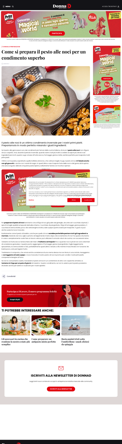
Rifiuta (74, 200)
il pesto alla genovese (12, 150)
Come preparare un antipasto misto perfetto (44, 340)
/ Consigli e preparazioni (11, 47)
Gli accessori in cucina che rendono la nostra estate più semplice (16, 341)
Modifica (31, 200)
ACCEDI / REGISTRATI (109, 7)
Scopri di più (15, 299)
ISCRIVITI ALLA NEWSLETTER (61, 389)
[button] (6, 6)
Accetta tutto (88, 200)
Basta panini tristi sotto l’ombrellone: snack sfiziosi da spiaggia (75, 341)
